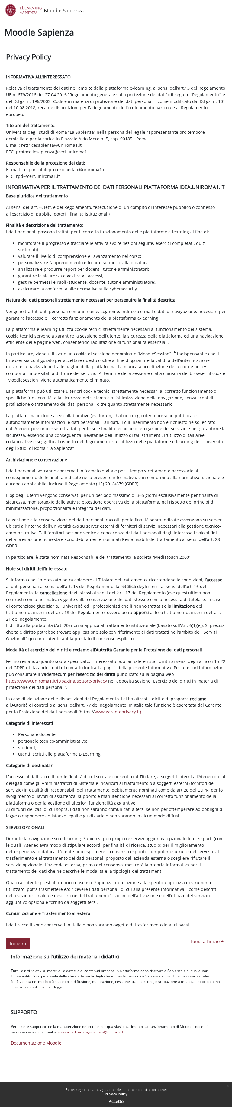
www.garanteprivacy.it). (118, 712)
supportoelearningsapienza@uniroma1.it (92, 1032)
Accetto (116, 1101)
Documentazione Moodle (36, 1043)
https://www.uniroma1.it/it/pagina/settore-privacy (56, 681)
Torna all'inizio (205, 941)
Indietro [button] (18, 943)
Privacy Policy (116, 1093)
